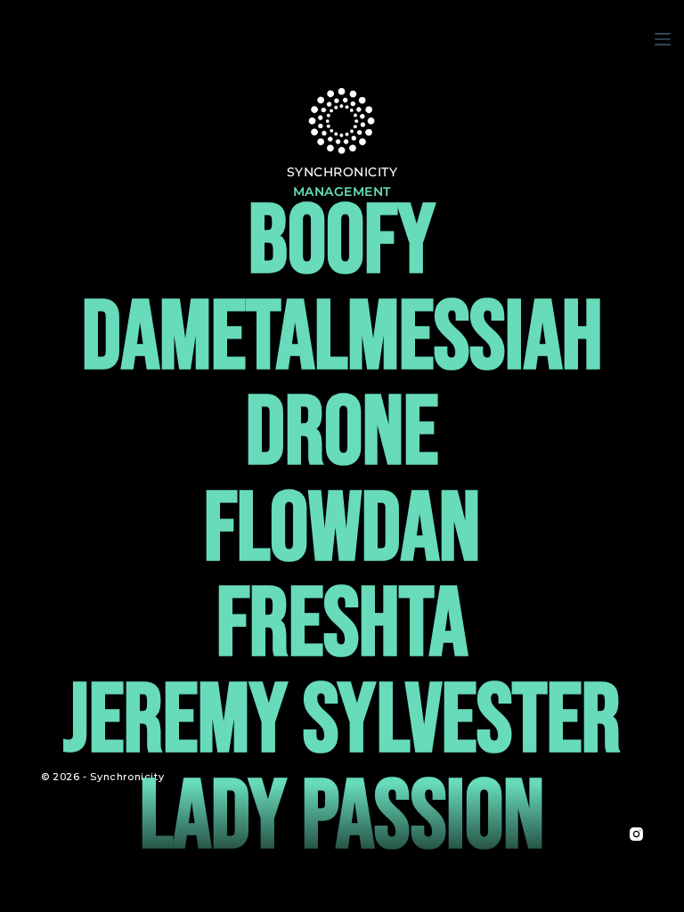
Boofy (342, 242)
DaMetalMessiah (342, 338)
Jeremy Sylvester (341, 721)
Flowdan (342, 530)
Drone (342, 434)
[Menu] (663, 39)
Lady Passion (341, 818)
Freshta (342, 625)
